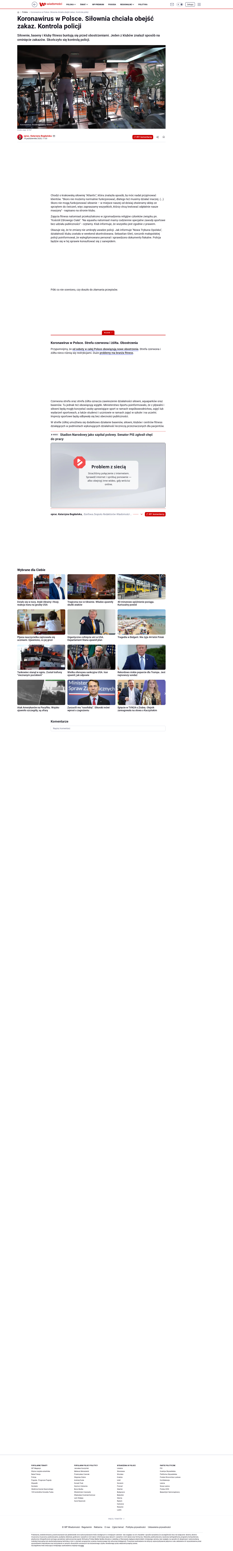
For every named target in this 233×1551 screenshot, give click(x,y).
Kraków (120, 1477)
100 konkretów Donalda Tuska (42, 1492)
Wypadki (34, 1483)
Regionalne (126, 4)
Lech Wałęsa (78, 1498)
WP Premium (98, 4)
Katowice (120, 1504)
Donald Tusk (78, 1483)
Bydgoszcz (121, 1492)
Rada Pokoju (36, 1474)
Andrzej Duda (79, 1480)
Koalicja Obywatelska (168, 1471)
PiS (161, 1468)
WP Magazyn (36, 1468)
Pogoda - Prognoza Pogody (41, 1480)
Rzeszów (120, 1507)
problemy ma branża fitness (116, 352)
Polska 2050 (164, 1489)
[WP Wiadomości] (52, 4)
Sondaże (34, 1486)
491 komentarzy (144, 137)
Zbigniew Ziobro (80, 1477)
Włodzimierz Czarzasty (82, 1492)
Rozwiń (107, 333)
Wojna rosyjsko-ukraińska (40, 1471)
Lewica (162, 1483)
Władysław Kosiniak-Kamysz (84, 1495)
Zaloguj (190, 4)
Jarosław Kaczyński (81, 1468)
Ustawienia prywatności (159, 1527)
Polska (70, 4)
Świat (83, 4)
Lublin (119, 1510)
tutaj (82, 1546)
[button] (179, 4)
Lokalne (120, 1468)
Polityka (142, 4)
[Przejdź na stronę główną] (34, 6)
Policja (33, 1477)
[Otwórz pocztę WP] (172, 4)
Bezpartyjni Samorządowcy (170, 1492)
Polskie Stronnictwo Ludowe (170, 1477)
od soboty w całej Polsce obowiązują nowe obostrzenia (105, 349)
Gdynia (119, 1498)
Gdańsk (120, 1489)
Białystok (120, 1495)
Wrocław (120, 1474)
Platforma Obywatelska (168, 1474)
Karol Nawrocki (79, 1501)
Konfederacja (165, 1480)
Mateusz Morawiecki (81, 1471)
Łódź (119, 1480)
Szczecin (120, 1483)
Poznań (120, 1486)
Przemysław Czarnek (81, 1474)
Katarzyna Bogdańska (41, 136)
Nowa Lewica (165, 1486)
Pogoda (112, 4)
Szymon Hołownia (81, 1486)
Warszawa (121, 1471)
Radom (119, 1501)
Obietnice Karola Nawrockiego (42, 1489)
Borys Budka (78, 1489)
